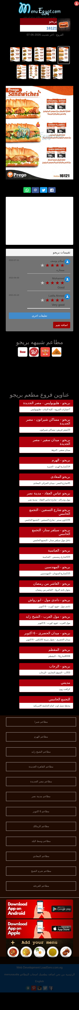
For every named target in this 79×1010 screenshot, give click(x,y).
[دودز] (22, 352)
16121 (51, 28)
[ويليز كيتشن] (34, 352)
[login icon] (76, 3)
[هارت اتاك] (56, 352)
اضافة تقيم (62, 325)
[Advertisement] (39, 221)
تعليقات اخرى (39, 315)
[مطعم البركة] (45, 352)
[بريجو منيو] (63, 54)
